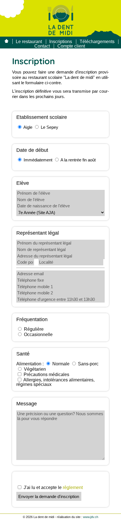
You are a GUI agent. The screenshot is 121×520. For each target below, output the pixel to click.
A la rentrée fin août (78, 159)
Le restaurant (29, 41)
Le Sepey (49, 127)
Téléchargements (97, 41)
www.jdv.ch (90, 517)
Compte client (71, 46)
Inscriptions (60, 41)
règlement (73, 487)
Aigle (27, 127)
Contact (42, 46)
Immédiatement (38, 159)
